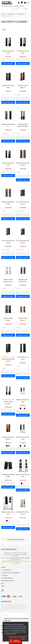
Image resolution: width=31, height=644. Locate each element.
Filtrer (3, 29)
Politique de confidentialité (18, 637)
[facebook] (2, 590)
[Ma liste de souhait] (22, 2)
